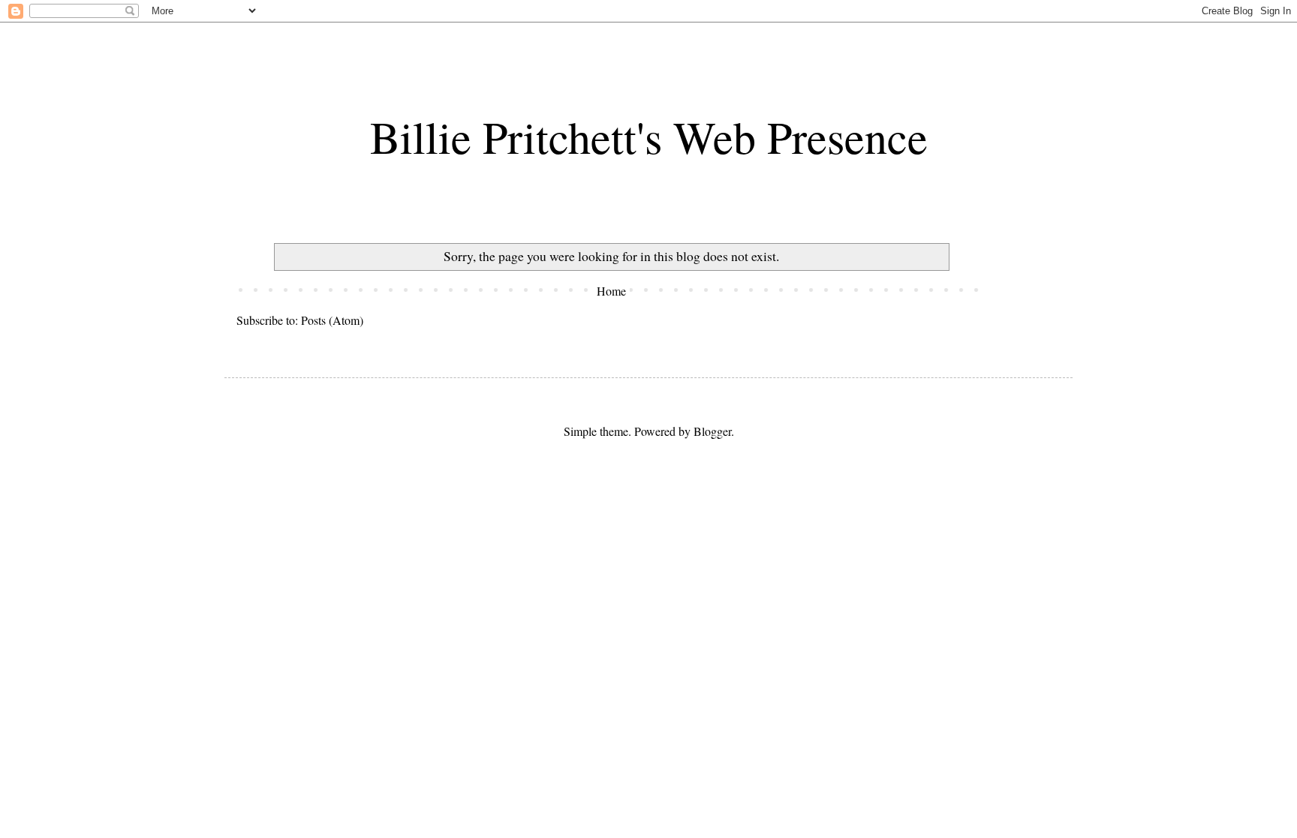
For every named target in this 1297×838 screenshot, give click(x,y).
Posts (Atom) (332, 320)
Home (611, 291)
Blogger (712, 431)
